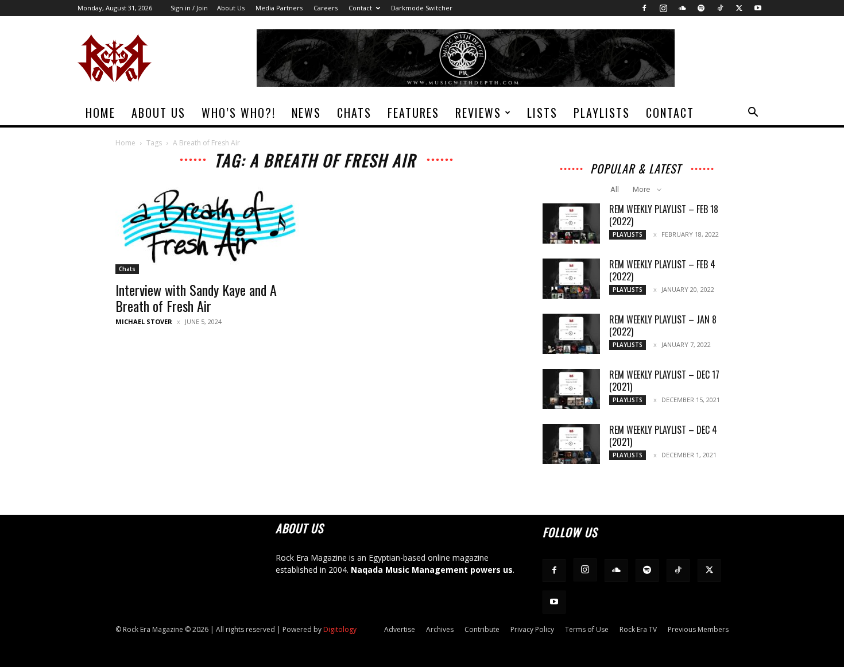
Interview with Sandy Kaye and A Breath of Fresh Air (196, 297)
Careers (325, 7)
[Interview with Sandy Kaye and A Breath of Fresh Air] (208, 228)
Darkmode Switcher (421, 7)
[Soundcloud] (682, 8)
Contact (360, 7)
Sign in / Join (189, 7)
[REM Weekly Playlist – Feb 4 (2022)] (571, 279)
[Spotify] (701, 8)
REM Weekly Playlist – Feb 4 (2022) (662, 270)
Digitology (340, 629)
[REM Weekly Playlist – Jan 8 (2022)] (571, 334)
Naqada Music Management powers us (432, 569)
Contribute (482, 629)
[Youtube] (757, 8)
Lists (542, 112)
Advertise (399, 629)
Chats (354, 112)
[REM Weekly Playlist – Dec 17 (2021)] (571, 389)
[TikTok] (720, 8)
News (306, 112)
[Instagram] (663, 8)
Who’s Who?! (239, 112)
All (614, 189)
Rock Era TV (638, 629)
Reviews (478, 112)
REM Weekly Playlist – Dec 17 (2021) (664, 381)
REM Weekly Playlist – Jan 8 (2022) (663, 325)
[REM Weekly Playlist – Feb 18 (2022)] (571, 223)
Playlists (602, 112)
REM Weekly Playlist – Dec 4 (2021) (663, 436)
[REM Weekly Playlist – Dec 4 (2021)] (571, 444)
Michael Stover (143, 321)
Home (100, 112)
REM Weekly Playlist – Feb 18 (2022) (663, 215)
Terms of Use (587, 629)
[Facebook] (644, 8)
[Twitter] (739, 8)
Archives (440, 629)
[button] (752, 113)
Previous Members (698, 629)
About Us (231, 7)
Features (413, 112)
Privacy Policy (532, 629)
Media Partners (279, 7)
